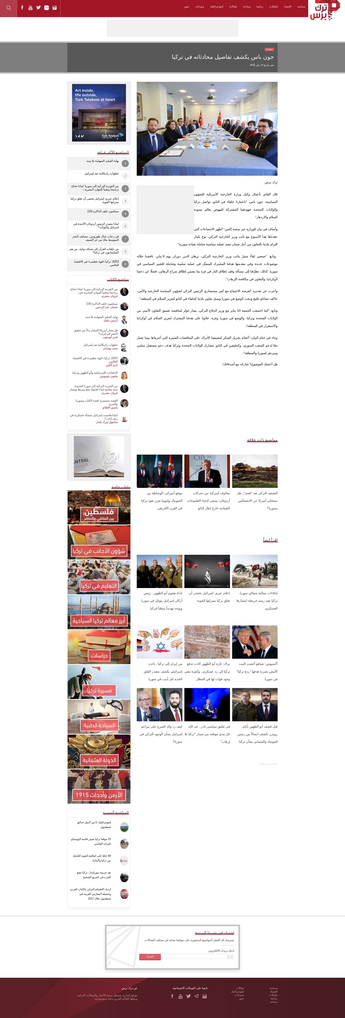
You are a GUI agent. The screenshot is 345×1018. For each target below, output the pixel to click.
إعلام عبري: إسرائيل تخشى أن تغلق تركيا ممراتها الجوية (95, 200)
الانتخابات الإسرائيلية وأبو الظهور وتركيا (95, 372)
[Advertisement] (165, 208)
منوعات (199, 6)
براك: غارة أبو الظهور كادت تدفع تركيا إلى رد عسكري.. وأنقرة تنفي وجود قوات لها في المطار (207, 671)
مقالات (233, 6)
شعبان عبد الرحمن (107, 307)
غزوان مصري (110, 295)
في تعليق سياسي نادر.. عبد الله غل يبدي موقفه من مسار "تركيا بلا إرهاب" (207, 734)
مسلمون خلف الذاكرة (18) (103, 211)
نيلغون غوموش (109, 376)
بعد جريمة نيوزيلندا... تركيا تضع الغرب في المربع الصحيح (94, 875)
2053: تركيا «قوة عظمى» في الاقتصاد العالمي (96, 263)
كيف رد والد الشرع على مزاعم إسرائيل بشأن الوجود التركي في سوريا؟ (161, 734)
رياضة (259, 6)
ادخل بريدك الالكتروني (221, 950)
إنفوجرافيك (216, 6)
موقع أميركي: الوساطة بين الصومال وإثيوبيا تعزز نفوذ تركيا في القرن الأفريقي (161, 500)
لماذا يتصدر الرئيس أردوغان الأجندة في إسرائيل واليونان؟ (96, 225)
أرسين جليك (111, 320)
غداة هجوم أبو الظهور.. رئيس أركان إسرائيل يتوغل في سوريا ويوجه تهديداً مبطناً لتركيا (161, 600)
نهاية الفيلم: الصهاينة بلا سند (102, 160)
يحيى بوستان (110, 348)
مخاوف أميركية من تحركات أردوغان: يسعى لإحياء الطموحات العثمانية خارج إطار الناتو (208, 500)
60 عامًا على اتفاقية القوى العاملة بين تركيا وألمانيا (92, 858)
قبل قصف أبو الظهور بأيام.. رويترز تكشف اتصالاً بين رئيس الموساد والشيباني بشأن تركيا (257, 734)
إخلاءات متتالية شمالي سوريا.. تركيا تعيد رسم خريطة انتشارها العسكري (257, 600)
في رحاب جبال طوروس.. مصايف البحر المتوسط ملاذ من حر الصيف (95, 238)
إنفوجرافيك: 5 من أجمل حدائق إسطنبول (94, 824)
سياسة (301, 6)
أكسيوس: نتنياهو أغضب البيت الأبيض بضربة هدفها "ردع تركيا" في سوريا (257, 671)
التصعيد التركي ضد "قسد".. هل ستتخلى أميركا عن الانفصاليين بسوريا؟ (257, 500)
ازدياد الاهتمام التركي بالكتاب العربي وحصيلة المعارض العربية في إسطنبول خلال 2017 (90, 894)
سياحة (246, 6)
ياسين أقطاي (110, 407)
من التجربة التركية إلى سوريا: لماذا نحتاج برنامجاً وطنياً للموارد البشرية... (95, 188)
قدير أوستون (110, 337)
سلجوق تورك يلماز (107, 421)
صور (186, 6)
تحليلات (273, 6)
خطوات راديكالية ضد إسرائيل (101, 173)
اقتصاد (287, 6)
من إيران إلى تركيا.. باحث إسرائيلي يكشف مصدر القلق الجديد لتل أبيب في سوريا (163, 671)
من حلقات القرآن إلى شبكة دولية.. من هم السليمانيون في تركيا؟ (94, 250)
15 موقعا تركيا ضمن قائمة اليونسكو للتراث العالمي (91, 841)
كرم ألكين (112, 364)
